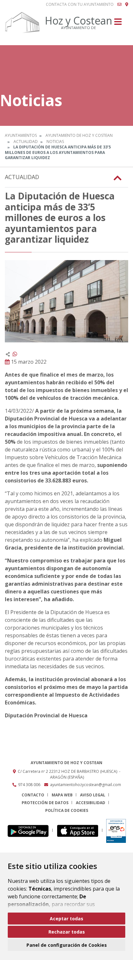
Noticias (55, 141)
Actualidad (26, 141)
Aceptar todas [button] (66, 918)
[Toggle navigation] (118, 23)
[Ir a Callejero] (126, 4)
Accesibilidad (90, 802)
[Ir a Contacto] (119, 4)
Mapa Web (62, 795)
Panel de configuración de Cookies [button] (66, 945)
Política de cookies (66, 810)
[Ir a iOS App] (79, 830)
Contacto (33, 795)
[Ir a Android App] (30, 830)
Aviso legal (92, 795)
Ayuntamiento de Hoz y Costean (79, 135)
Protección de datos (45, 802)
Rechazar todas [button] (66, 932)
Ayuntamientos (21, 135)
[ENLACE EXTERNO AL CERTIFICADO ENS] (116, 830)
